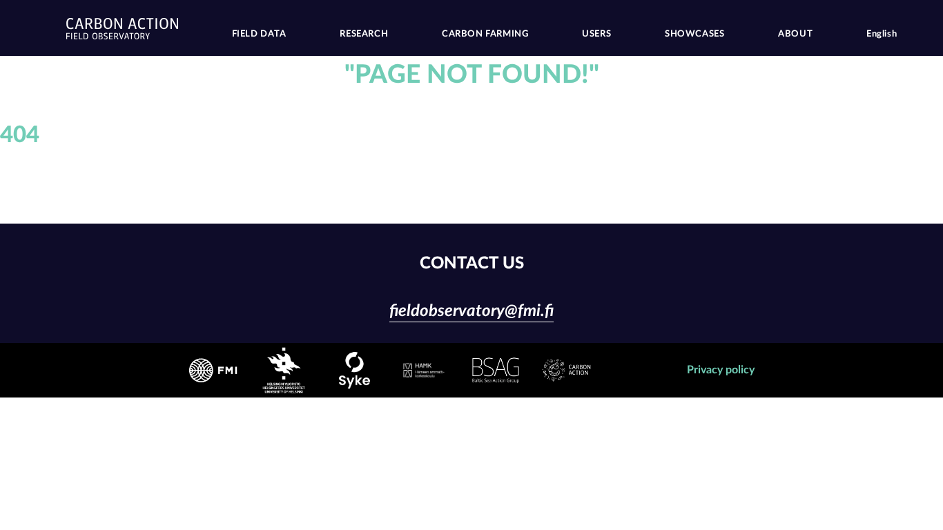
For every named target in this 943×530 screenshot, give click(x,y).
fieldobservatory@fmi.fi (471, 311)
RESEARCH (364, 34)
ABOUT (795, 34)
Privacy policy (721, 369)
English (881, 34)
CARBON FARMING (485, 34)
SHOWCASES (694, 34)
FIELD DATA (259, 34)
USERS (596, 34)
